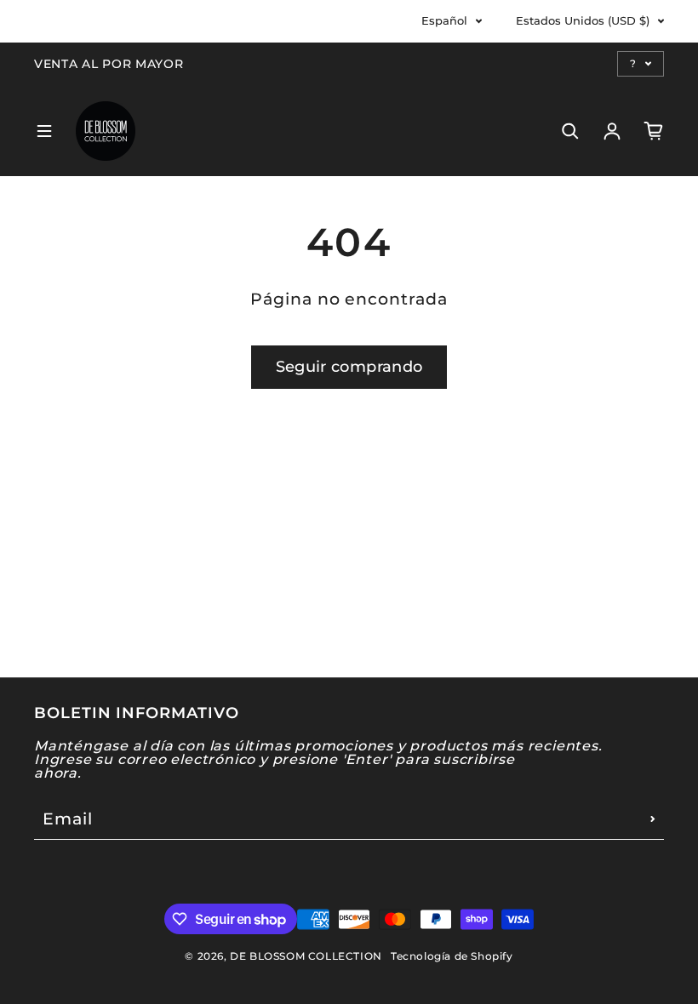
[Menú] (44, 131)
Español (444, 20)
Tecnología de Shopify (452, 956)
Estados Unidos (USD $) (582, 20)
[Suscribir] (652, 818)
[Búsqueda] (570, 131)
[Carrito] (654, 131)
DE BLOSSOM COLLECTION (306, 956)
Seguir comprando (349, 366)
